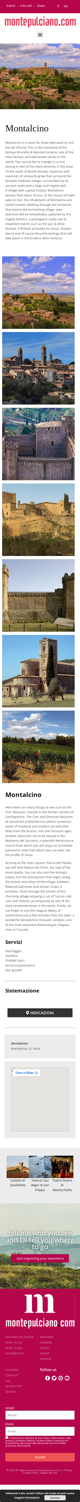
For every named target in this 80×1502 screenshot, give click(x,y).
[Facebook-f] (47, 1378)
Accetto (55, 1498)
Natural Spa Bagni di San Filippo (40, 1185)
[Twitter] (54, 1378)
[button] (40, 34)
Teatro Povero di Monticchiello (62, 1185)
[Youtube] (67, 1378)
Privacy (68, 1470)
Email (9, 1424)
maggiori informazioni (27, 1497)
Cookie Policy (30, 1472)
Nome (10, 1408)
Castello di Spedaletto (17, 1182)
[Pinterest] (60, 1378)
